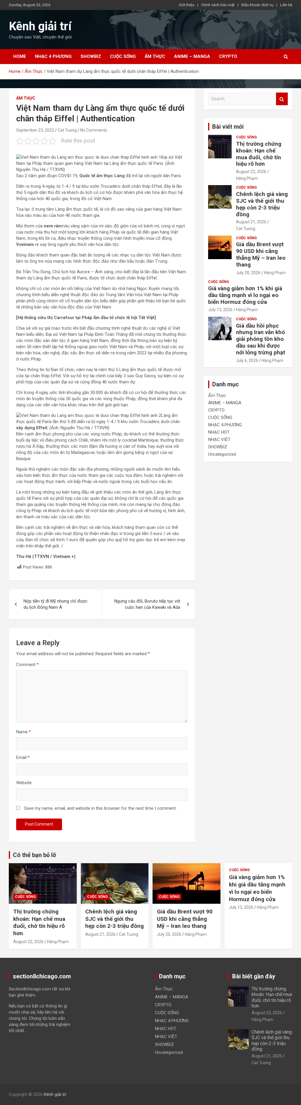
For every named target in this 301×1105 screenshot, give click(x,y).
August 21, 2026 (251, 221)
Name (23, 732)
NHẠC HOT (219, 432)
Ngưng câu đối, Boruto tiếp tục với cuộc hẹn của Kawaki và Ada (147, 604)
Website (24, 782)
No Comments (93, 130)
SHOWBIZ (91, 56)
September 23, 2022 (35, 130)
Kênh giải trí (40, 26)
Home (19, 56)
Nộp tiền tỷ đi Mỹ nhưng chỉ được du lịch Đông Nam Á (56, 604)
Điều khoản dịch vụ (257, 5)
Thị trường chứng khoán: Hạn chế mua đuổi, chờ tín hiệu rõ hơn (258, 153)
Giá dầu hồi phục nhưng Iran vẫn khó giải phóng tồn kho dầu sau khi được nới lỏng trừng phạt (260, 339)
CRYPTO (228, 56)
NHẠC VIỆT (219, 439)
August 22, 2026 (251, 171)
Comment (27, 664)
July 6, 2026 (247, 360)
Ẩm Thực (155, 56)
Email (23, 757)
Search (282, 99)
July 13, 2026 (220, 309)
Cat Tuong (67, 130)
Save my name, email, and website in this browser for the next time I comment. (100, 808)
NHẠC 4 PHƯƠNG (53, 56)
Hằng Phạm (247, 178)
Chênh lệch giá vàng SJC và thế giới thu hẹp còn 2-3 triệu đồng (262, 204)
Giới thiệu (186, 5)
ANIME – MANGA (192, 56)
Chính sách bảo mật (218, 5)
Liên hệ (286, 5)
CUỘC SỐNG (123, 56)
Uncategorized (222, 454)
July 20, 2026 (248, 272)
